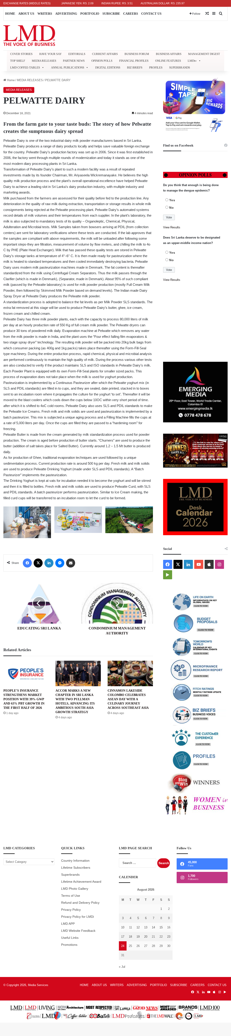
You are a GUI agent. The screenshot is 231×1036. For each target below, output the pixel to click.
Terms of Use (70, 895)
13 (145, 927)
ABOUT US (26, 13)
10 (122, 927)
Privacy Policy (71, 909)
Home (10, 80)
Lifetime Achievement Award (81, 881)
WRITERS (44, 13)
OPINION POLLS (101, 60)
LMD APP (68, 923)
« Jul (122, 966)
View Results (171, 227)
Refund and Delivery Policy (80, 902)
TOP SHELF (17, 60)
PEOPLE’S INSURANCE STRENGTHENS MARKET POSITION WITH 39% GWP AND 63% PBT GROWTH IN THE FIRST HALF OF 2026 (23, 699)
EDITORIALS (76, 54)
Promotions (69, 944)
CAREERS (130, 13)
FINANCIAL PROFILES (133, 60)
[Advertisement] (195, 322)
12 (138, 927)
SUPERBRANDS (179, 67)
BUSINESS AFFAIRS (168, 54)
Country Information (75, 860)
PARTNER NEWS (74, 60)
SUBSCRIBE (111, 13)
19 (138, 936)
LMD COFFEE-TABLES (25, 67)
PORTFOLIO (89, 13)
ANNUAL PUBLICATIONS (67, 67)
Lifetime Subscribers (75, 867)
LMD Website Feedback (78, 930)
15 (161, 927)
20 (145, 936)
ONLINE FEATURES (168, 60)
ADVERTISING (66, 13)
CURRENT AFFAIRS (105, 54)
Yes (172, 200)
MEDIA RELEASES (44, 60)
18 (130, 936)
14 (153, 927)
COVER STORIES (21, 54)
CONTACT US (151, 13)
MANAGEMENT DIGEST (204, 54)
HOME (10, 13)
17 (122, 936)
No (171, 207)
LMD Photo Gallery (74, 888)
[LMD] (29, 35)
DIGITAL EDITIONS (107, 67)
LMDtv (192, 60)
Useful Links (70, 937)
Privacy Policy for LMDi (77, 916)
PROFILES (155, 67)
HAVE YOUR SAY (50, 54)
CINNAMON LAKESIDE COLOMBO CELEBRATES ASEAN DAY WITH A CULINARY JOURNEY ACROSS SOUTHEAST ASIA (128, 699)
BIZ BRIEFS (134, 67)
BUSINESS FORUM (137, 54)
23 (168, 936)
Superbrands (70, 874)
